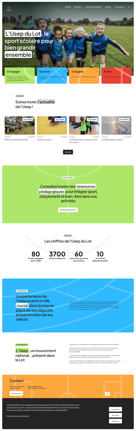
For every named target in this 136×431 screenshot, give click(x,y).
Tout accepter (115, 409)
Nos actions (77, 7)
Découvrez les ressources (68, 210)
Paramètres (115, 421)
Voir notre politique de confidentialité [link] (18, 416)
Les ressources (119, 7)
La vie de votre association (93, 7)
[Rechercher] (128, 7)
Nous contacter (16, 393)
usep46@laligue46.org (35, 386)
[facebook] (107, 394)
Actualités (108, 7)
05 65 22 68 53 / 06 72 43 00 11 (37, 388)
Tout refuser (115, 415)
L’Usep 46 (67, 7)
